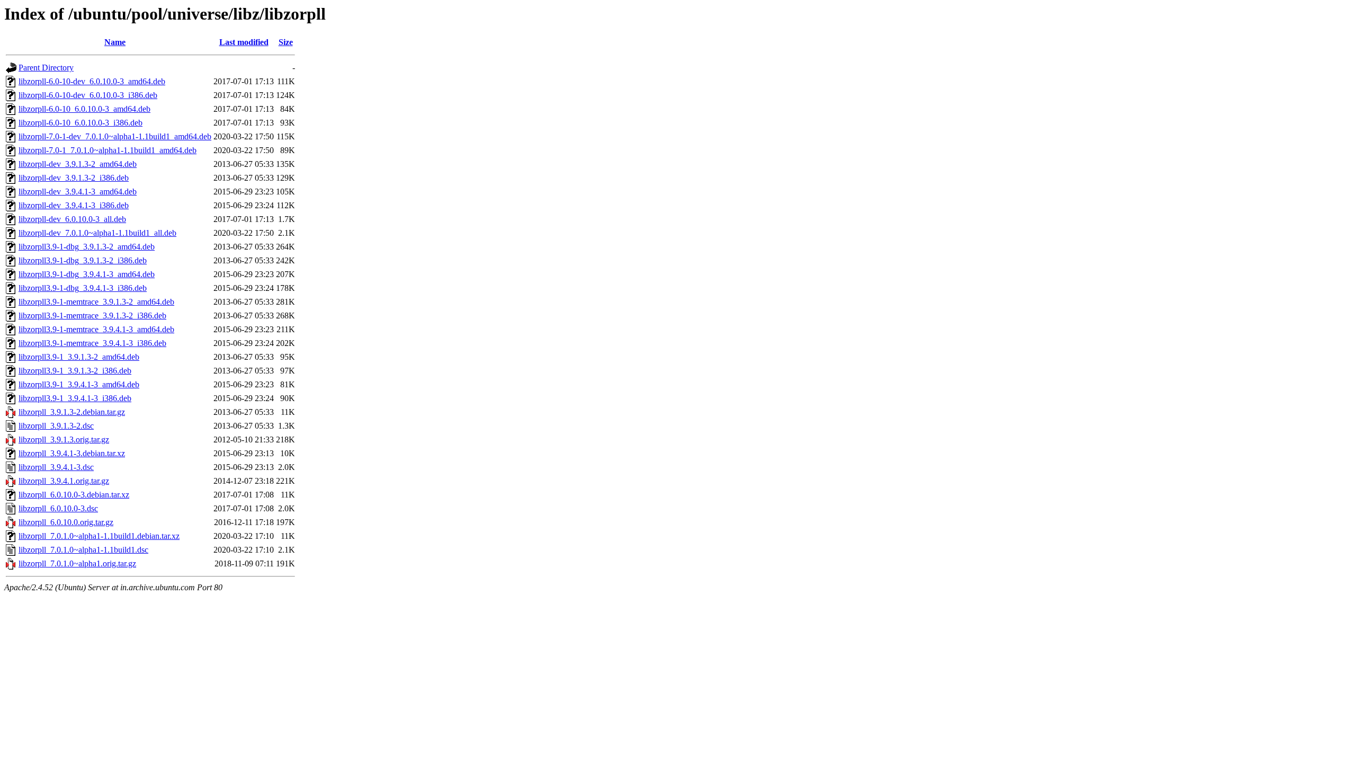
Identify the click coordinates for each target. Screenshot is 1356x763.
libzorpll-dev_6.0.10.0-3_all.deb (72, 219)
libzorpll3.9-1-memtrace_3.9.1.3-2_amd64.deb (96, 301)
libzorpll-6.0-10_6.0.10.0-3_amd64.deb (84, 108)
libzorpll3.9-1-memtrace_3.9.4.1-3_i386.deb (92, 343)
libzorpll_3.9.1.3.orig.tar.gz (64, 439)
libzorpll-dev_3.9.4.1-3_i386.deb (74, 205)
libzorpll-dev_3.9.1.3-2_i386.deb (74, 177)
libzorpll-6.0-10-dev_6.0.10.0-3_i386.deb (88, 95)
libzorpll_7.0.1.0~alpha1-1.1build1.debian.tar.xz (99, 535)
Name (115, 42)
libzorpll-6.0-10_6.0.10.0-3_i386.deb (80, 122)
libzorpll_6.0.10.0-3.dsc (58, 508)
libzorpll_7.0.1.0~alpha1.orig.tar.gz (77, 563)
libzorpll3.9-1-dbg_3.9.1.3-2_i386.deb (83, 260)
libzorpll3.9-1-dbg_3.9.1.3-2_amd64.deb (87, 246)
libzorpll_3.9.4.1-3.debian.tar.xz (72, 453)
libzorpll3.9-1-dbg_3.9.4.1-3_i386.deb (83, 287)
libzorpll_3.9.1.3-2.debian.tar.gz (72, 411)
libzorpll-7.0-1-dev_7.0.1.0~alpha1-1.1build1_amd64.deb (115, 136)
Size (286, 42)
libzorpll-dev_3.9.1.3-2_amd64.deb (78, 163)
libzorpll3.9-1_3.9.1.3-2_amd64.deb (79, 356)
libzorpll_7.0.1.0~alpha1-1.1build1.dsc (83, 549)
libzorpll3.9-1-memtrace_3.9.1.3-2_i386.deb (92, 315)
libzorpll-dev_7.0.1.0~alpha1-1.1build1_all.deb (97, 232)
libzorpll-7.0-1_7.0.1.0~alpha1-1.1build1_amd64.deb (108, 150)
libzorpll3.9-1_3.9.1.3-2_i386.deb (75, 370)
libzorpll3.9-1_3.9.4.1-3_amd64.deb (79, 384)
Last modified (244, 42)
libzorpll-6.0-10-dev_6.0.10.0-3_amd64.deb (92, 81)
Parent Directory (46, 67)
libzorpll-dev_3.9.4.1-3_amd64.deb (78, 191)
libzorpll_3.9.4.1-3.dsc (56, 467)
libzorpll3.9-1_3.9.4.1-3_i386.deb (75, 398)
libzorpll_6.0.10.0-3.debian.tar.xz (74, 494)
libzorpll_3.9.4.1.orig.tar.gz (64, 480)
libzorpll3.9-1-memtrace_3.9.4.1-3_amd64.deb (96, 329)
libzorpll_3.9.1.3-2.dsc (56, 425)
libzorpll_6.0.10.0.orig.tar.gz (66, 522)
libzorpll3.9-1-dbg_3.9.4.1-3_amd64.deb (87, 274)
